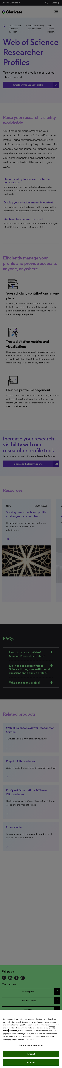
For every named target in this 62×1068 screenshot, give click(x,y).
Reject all (31, 1054)
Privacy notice (17, 1030)
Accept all (31, 1062)
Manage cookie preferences (31, 1045)
